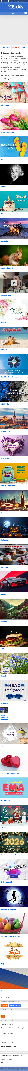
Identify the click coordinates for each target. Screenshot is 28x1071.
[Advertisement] (14, 30)
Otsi (3, 1016)
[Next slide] (26, 47)
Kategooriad (15, 47)
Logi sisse (4, 1005)
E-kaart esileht (6, 47)
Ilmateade (4, 1)
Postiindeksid (22, 1)
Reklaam (25, 1069)
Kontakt (21, 1069)
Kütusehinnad (13, 1)
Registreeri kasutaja (15, 1005)
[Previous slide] (1, 47)
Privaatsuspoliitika (15, 1069)
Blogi (10, 1069)
